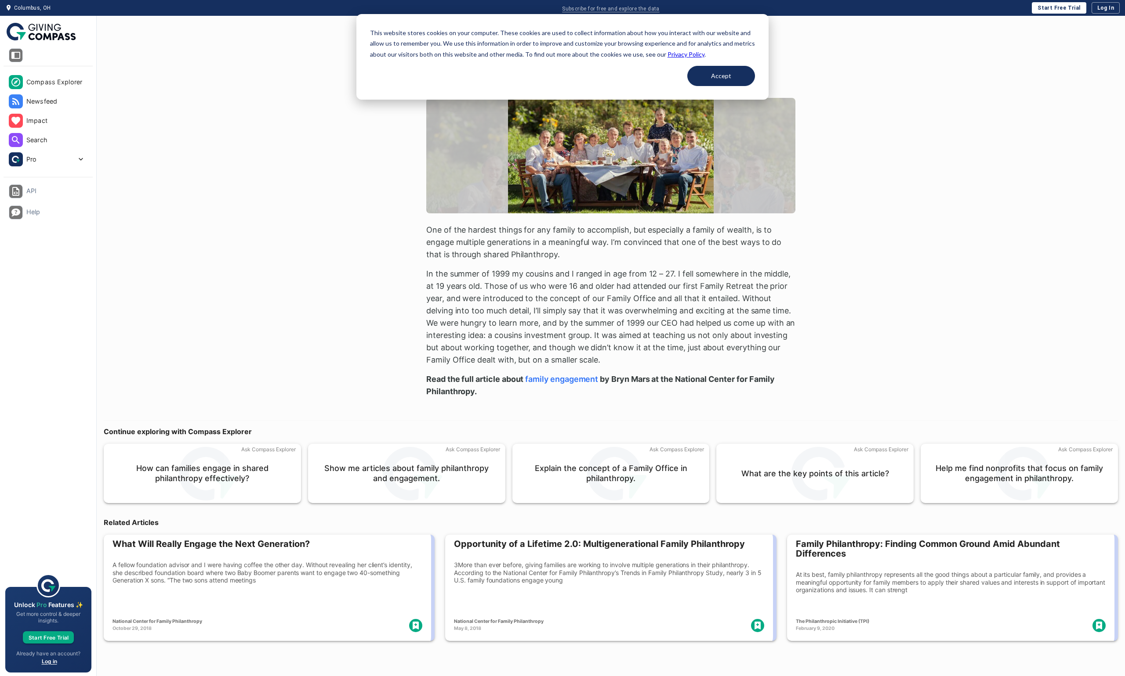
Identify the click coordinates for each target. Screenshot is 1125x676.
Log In (1105, 8)
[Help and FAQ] (16, 212)
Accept (721, 75)
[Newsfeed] (16, 101)
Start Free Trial (1059, 8)
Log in (49, 661)
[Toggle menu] (16, 55)
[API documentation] (16, 191)
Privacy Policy (686, 54)
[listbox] (48, 121)
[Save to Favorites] (415, 625)
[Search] (16, 140)
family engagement (561, 379)
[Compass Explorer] (16, 82)
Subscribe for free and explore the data (611, 9)
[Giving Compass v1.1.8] (48, 32)
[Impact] (16, 121)
